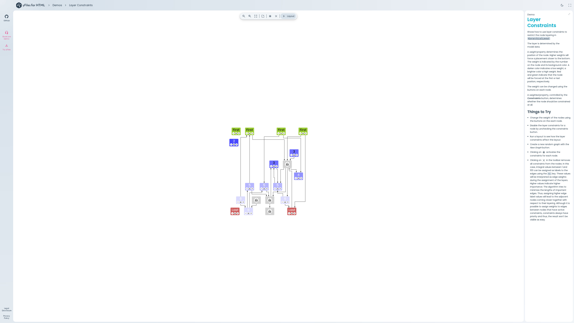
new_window (263, 16)
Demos (57, 5)
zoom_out (244, 16)
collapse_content (569, 14)
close (276, 16)
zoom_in (250, 16)
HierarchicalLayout (538, 38)
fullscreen (570, 5)
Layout (288, 16)
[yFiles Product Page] (30, 5)
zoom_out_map (256, 16)
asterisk (270, 16)
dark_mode (562, 5)
